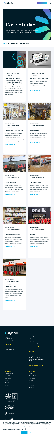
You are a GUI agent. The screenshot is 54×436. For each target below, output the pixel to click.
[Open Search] (34, 3)
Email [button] (6, 346)
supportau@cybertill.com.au (36, 365)
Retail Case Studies (24, 43)
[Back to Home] (8, 2)
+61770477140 (33, 353)
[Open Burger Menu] (50, 3)
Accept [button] (23, 432)
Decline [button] (30, 432)
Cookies (27, 426)
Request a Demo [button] (42, 3)
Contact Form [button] (8, 349)
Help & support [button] (8, 352)
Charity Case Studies (13, 43)
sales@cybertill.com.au (34, 364)
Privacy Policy (22, 426)
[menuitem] (9, 373)
